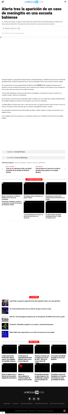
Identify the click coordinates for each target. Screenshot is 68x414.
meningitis (42, 162)
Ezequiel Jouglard (32, 162)
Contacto (15, 403)
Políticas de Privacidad (57, 403)
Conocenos (6, 403)
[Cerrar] (2, 413)
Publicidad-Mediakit (27, 403)
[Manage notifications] (64, 410)
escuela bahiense (21, 162)
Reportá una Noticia (41, 403)
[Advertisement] (34, 238)
